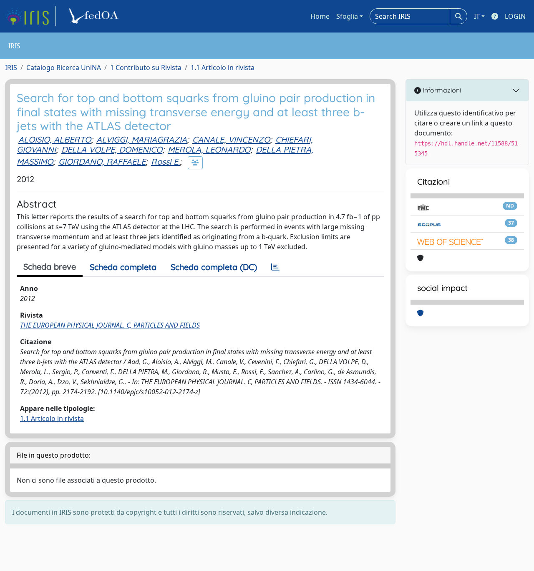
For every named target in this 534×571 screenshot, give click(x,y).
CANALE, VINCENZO (231, 139)
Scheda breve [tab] (49, 266)
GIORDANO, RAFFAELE (102, 161)
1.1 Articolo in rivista (222, 67)
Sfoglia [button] (347, 16)
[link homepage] (30, 16)
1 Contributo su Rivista (145, 67)
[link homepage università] (95, 16)
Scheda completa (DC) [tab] (214, 267)
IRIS (11, 67)
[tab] (275, 267)
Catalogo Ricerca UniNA (63, 67)
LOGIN (515, 16)
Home (320, 16)
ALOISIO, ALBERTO (54, 139)
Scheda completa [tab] (123, 267)
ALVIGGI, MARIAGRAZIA (141, 139)
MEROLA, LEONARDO (209, 149)
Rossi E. (165, 161)
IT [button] (477, 16)
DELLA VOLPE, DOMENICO (111, 149)
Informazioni (441, 90)
